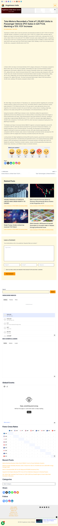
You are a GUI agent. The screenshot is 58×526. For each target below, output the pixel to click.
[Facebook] (2, 1)
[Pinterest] (8, 1)
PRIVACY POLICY (13, 514)
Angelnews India (12, 5)
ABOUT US (13, 510)
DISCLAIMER (14, 507)
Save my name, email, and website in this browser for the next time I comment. (24, 269)
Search (4, 289)
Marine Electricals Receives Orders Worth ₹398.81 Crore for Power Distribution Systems (23, 463)
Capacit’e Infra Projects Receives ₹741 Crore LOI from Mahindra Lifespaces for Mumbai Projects (25, 472)
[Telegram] (12, 1)
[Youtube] (10, 1)
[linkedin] (46, 507)
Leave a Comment (8, 205)
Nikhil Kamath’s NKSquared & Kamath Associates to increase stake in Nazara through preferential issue (42, 225)
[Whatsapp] (13, 163)
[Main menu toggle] (55, 5)
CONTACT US (13, 512)
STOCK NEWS (16, 205)
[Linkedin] (14, 1)
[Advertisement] (29, 56)
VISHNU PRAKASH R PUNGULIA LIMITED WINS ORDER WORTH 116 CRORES (14, 201)
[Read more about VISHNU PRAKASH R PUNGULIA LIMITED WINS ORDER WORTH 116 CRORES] (16, 190)
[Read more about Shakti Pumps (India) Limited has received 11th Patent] (16, 216)
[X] (8, 163)
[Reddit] (19, 1)
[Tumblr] (21, 1)
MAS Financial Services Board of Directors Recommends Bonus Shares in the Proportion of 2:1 (41, 201)
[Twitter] (4, 1)
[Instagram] (6, 1)
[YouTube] (48, 507)
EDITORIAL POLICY (13, 515)
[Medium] (17, 1)
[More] (19, 163)
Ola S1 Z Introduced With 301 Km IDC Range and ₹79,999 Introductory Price (20, 469)
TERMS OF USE (13, 509)
